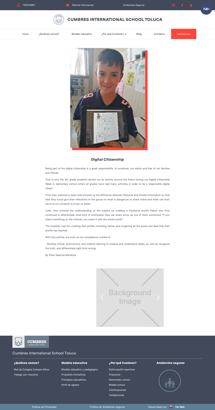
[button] (114, 34)
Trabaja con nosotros (26, 374)
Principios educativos (73, 379)
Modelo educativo (82, 33)
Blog (138, 33)
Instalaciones (116, 395)
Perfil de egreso (70, 384)
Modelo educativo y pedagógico (79, 369)
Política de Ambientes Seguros (107, 406)
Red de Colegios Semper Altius (31, 369)
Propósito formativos (73, 374)
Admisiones (183, 33)
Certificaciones (117, 389)
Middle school (117, 384)
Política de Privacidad (44, 406)
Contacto (159, 33)
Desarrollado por (157, 406)
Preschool (114, 374)
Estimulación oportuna (122, 369)
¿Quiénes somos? (49, 33)
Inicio (25, 33)
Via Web (179, 406)
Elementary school (119, 379)
